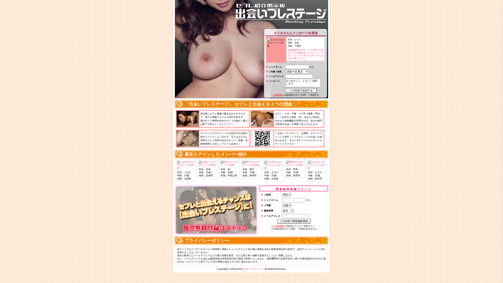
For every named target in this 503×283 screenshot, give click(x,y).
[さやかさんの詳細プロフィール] (273, 168)
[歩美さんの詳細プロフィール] (208, 165)
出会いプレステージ (253, 269)
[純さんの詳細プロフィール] (229, 165)
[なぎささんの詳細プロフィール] (317, 168)
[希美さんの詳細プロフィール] (295, 165)
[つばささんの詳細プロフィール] (186, 168)
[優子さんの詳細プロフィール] (251, 165)
